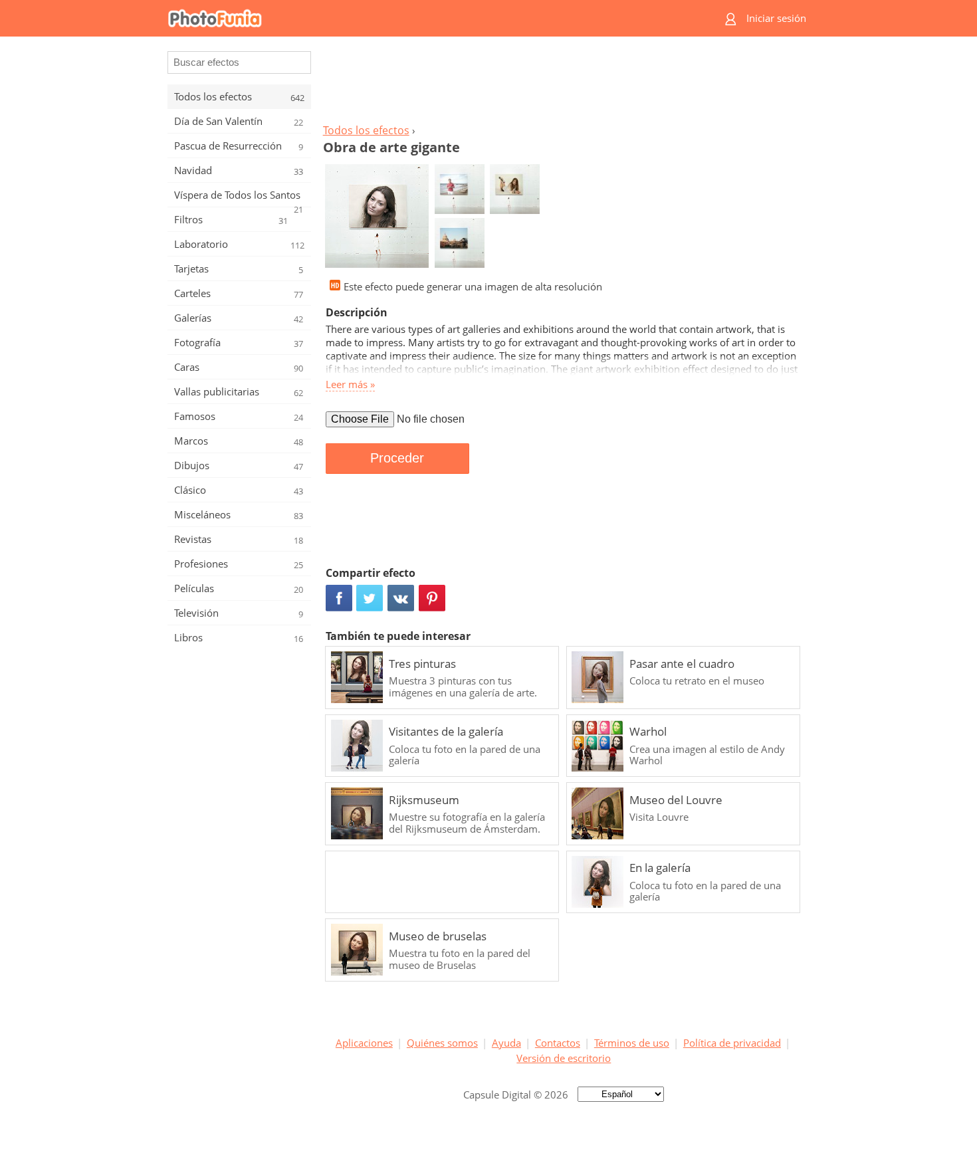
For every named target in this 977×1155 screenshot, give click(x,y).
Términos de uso (631, 1042)
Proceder (397, 458)
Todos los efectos (366, 130)
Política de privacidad (732, 1042)
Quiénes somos (442, 1042)
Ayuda (506, 1042)
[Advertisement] (564, 84)
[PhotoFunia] (436, 18)
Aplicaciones (364, 1042)
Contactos (557, 1042)
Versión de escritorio (563, 1058)
